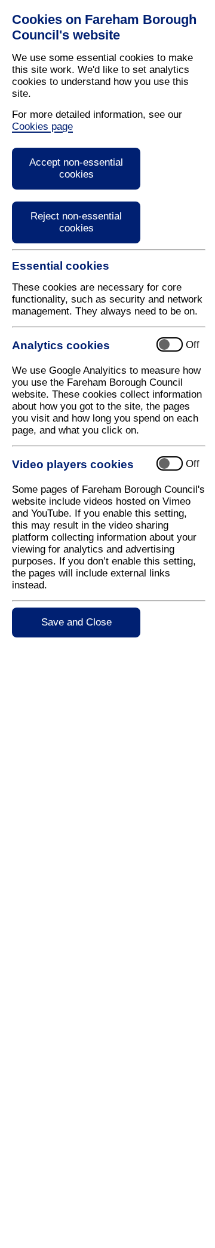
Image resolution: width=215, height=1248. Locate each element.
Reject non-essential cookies (76, 222)
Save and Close (76, 622)
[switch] (117, 345)
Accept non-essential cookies (76, 168)
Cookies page (42, 126)
